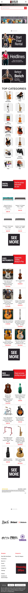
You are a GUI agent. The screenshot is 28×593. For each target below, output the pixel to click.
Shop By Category (19, 556)
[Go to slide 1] (11, 509)
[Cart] (26, 1)
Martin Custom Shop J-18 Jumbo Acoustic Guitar (20, 460)
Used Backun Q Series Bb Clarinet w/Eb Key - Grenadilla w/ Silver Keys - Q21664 (20, 322)
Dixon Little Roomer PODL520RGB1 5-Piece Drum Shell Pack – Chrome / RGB (8, 419)
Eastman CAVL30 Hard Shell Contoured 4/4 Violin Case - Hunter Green (20, 397)
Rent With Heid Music (6, 556)
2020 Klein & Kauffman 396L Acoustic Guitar (8, 321)
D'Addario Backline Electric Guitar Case (8, 459)
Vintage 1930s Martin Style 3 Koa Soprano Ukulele (20, 302)
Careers (3, 573)
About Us (3, 561)
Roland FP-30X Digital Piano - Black (8, 227)
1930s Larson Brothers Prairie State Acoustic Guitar (8, 342)
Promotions (4, 558)
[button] (14, 40)
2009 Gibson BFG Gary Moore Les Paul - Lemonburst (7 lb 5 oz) (20, 342)
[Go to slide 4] (15, 509)
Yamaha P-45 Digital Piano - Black (20, 206)
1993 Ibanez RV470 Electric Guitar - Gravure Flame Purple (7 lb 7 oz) (8, 302)
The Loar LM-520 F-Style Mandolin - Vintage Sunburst (20, 419)
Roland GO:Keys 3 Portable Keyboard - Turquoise (8, 207)
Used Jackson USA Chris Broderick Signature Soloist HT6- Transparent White (8, 282)
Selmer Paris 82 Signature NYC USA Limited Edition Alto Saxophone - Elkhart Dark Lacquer (20, 440)
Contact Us (3, 568)
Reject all (11, 585)
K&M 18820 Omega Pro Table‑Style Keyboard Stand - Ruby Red (8, 439)
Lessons (3, 565)
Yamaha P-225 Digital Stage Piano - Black (20, 227)
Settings (4, 585)
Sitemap (3, 570)
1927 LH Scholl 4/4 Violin (20, 281)
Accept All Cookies (20, 585)
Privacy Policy (11, 591)
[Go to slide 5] (16, 509)
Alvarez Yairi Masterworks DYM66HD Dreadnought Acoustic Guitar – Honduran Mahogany (8, 398)
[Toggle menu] (2, 2)
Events (2, 563)
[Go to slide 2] (12, 509)
